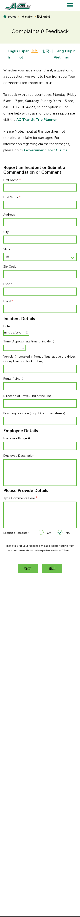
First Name (10, 180)
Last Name (10, 197)
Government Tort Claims (45, 150)
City (6, 232)
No (68, 533)
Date (6, 326)
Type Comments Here (19, 498)
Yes (49, 533)
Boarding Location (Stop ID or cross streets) (34, 413)
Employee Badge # (16, 438)
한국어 (47, 51)
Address (9, 215)
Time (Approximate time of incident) (28, 341)
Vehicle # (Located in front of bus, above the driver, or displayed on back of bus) (39, 359)
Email (7, 301)
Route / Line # (13, 379)
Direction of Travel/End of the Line (27, 396)
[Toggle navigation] (70, 5)
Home (12, 16)
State (6, 249)
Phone (7, 284)
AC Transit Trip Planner (36, 119)
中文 (34, 51)
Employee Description (18, 456)
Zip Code (9, 267)
